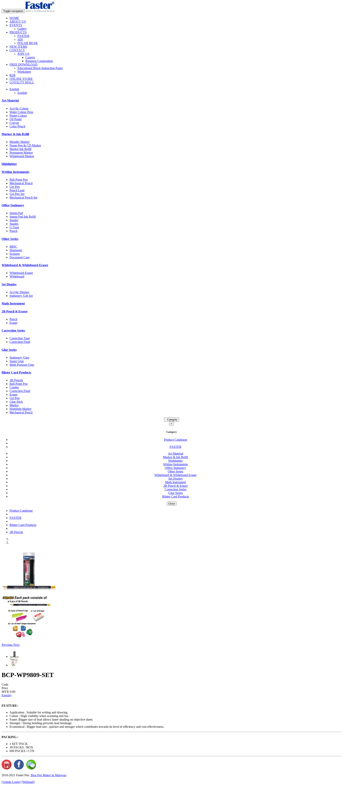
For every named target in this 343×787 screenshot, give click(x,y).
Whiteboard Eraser (21, 273)
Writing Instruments (15, 172)
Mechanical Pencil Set (23, 197)
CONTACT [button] (17, 50)
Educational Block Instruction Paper (40, 68)
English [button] (14, 89)
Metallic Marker (20, 142)
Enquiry (7, 695)
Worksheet (24, 71)
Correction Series (13, 330)
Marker (14, 405)
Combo (14, 387)
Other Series (10, 239)
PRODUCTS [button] (18, 32)
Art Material (10, 100)
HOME (14, 18)
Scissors (15, 253)
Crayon (14, 122)
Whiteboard (17, 276)
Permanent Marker (21, 152)
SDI (20, 39)
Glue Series (9, 349)
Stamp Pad (16, 213)
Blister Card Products (16, 372)
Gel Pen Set (17, 194)
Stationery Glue (19, 357)
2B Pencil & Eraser (15, 311)
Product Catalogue (175, 439)
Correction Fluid (20, 342)
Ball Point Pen (19, 179)
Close (171, 503)
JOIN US (23, 53)
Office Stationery (13, 205)
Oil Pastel (16, 119)
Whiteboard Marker (22, 156)
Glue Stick (16, 401)
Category (171, 419)
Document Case (20, 257)
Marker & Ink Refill (15, 134)
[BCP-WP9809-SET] (29, 589)
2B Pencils (16, 380)
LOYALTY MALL (22, 82)
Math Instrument (13, 303)
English (22, 92)
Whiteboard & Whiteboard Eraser (25, 265)
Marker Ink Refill (20, 149)
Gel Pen (15, 186)
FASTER (23, 36)
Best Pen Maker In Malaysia (48, 775)
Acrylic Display (19, 292)
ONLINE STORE (21, 79)
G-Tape (14, 227)
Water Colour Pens (21, 112)
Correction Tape (20, 338)
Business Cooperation (39, 61)
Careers (30, 57)
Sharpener (16, 250)
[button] (7, 644)
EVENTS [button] (16, 25)
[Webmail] (28, 782)
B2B (12, 75)
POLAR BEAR (27, 43)
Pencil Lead (17, 190)
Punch (13, 231)
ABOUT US (18, 21)
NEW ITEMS (18, 46)
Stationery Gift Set (21, 295)
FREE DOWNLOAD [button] (24, 64)
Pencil (13, 319)
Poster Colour (18, 115)
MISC (13, 246)
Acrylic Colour (19, 108)
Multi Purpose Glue (22, 364)
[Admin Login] (11, 782)
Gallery (22, 28)
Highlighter (9, 164)
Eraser (13, 322)
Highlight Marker (20, 408)
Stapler (14, 220)
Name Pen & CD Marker (25, 145)
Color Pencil (17, 126)
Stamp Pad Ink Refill (23, 216)
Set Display (9, 284)
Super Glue (17, 361)
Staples (14, 223)
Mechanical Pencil (21, 183)
